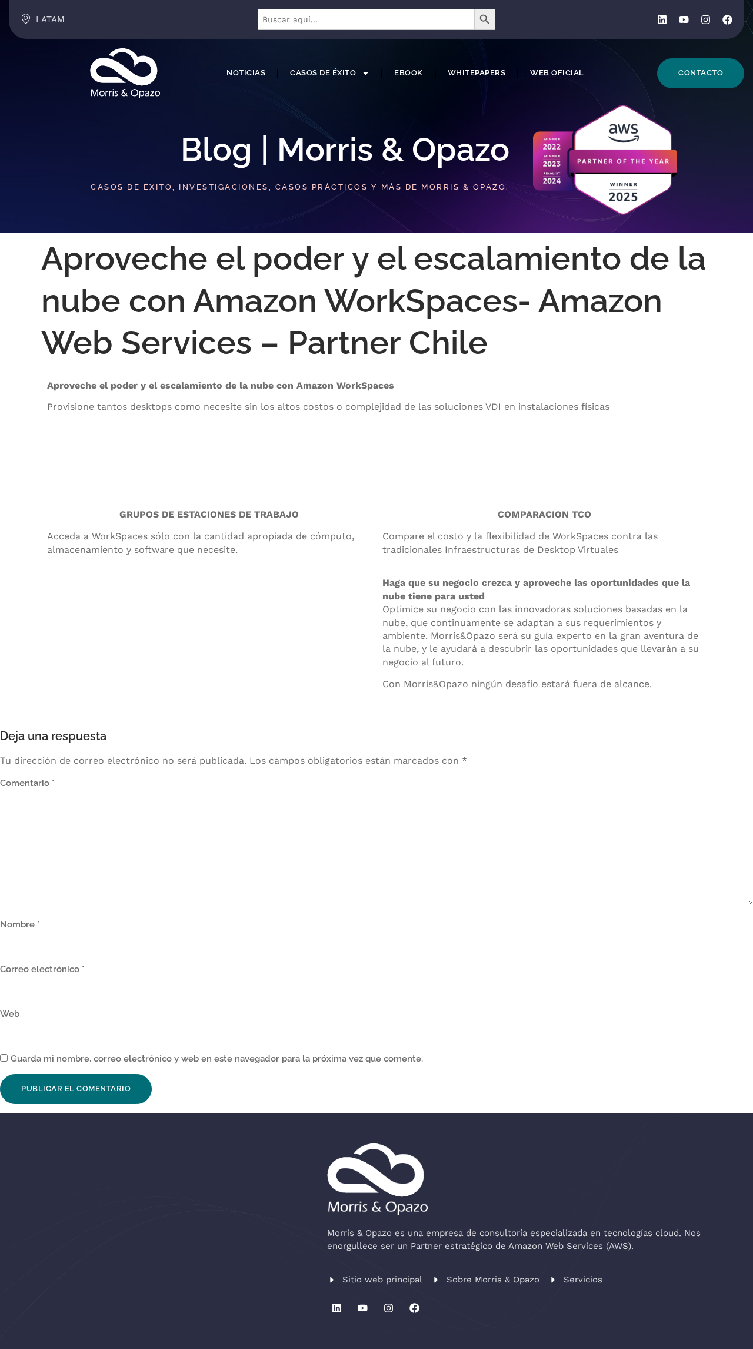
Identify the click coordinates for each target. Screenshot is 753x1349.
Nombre (20, 924)
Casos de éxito (323, 72)
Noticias (245, 72)
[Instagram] (706, 20)
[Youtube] (684, 20)
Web (9, 1014)
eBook (408, 72)
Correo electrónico (42, 969)
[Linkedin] (662, 20)
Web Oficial (557, 72)
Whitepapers (477, 72)
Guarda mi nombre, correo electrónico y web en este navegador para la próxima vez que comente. (217, 1058)
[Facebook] (727, 20)
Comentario (27, 783)
